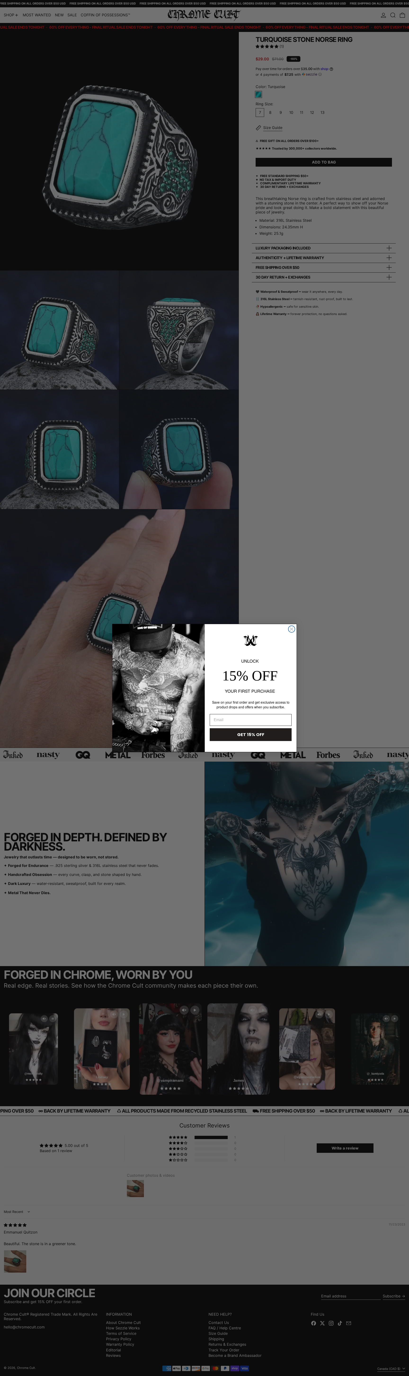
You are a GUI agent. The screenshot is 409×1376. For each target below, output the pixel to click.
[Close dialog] (291, 629)
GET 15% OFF (250, 734)
